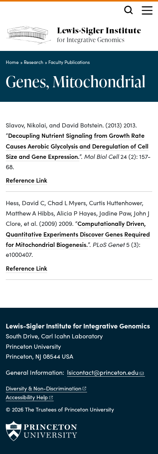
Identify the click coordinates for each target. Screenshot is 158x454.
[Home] (31, 38)
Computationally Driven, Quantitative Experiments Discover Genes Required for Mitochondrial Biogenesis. (78, 233)
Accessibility (27, 397)
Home (12, 62)
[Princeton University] (41, 431)
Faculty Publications (69, 62)
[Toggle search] (128, 10)
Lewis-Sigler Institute (99, 30)
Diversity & (43, 388)
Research (33, 62)
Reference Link (26, 180)
